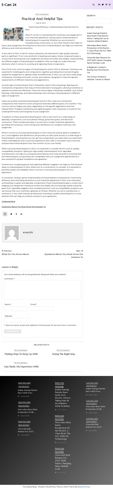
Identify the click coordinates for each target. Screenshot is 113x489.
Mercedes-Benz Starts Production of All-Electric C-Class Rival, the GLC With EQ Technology (27, 410)
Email (33, 304)
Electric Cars (24, 383)
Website (8, 316)
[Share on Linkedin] (21, 214)
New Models (23, 406)
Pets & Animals (42, 14)
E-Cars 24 (9, 4)
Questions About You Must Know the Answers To (24, 207)
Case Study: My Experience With (21, 366)
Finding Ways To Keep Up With (21, 354)
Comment (9, 279)
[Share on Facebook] (16, 214)
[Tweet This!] (11, 214)
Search (91, 16)
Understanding (8, 201)
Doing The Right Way (63, 354)
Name (8, 304)
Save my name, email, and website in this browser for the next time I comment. (41, 325)
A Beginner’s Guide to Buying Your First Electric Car (98, 70)
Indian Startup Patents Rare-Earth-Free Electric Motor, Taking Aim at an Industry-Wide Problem (27, 391)
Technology (23, 386)
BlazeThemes (84, 487)
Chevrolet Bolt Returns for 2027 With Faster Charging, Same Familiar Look (99, 60)
